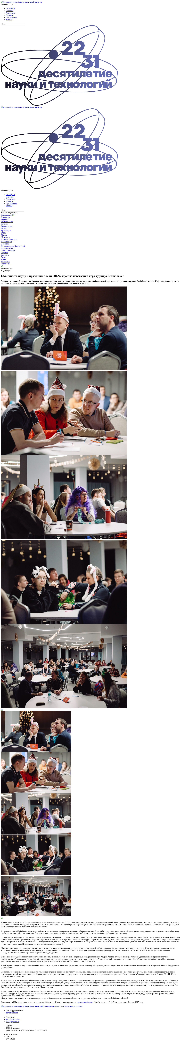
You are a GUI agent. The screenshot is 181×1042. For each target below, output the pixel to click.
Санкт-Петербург (8, 250)
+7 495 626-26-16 (13, 1019)
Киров (3, 228)
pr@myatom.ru (12, 1013)
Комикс (9, 19)
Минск (4, 235)
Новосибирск (6, 242)
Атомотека (10, 13)
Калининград (6, 226)
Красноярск (6, 230)
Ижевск (4, 224)
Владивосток (6, 215)
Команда (9, 15)
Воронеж (5, 219)
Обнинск (5, 244)
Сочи (3, 257)
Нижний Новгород (9, 239)
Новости (9, 11)
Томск (3, 259)
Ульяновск (5, 261)
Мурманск (5, 237)
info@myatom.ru (12, 1022)
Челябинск (5, 264)
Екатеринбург (7, 222)
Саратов (4, 253)
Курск (3, 233)
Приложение (11, 17)
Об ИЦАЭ (10, 8)
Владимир (5, 217)
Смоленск (5, 255)
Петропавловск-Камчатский (13, 246)
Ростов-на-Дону (7, 248)
